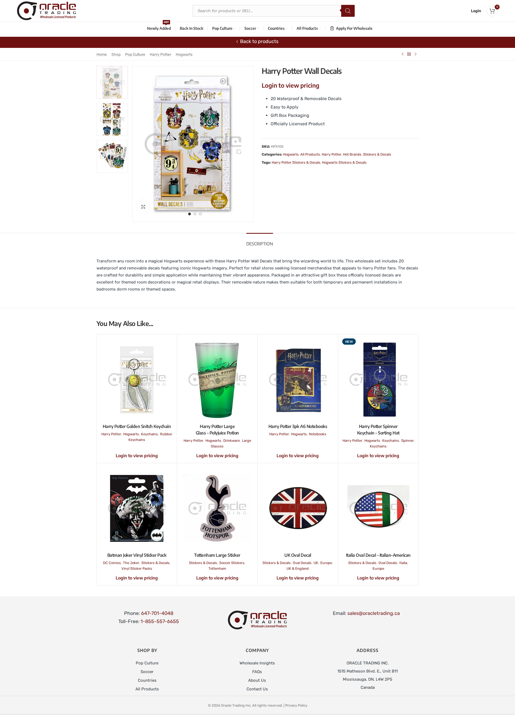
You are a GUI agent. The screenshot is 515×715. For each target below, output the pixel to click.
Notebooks (317, 434)
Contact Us (257, 689)
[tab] (259, 241)
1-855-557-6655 (160, 621)
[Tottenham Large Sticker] (217, 508)
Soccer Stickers (231, 563)
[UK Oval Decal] (298, 508)
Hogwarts (184, 54)
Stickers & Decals (377, 154)
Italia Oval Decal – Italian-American (378, 555)
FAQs (257, 671)
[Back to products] (409, 54)
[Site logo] (46, 11)
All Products (310, 154)
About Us (257, 680)
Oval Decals (302, 563)
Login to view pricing (290, 85)
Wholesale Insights (257, 663)
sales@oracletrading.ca (373, 613)
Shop (116, 54)
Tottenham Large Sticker (217, 555)
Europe (326, 563)
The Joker (131, 563)
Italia (403, 563)
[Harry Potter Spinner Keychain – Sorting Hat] (378, 379)
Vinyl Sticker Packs (136, 568)
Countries (147, 680)
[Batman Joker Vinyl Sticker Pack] (137, 508)
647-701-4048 (157, 613)
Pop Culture (135, 54)
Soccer (147, 671)
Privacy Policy (296, 705)
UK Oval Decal (297, 555)
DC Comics (112, 563)
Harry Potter (160, 54)
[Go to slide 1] (189, 214)
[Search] (348, 11)
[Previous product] (402, 54)
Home (102, 54)
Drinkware (231, 441)
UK (316, 563)
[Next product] (415, 54)
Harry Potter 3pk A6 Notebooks (297, 426)
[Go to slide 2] (195, 214)
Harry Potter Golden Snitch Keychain (137, 426)
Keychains (149, 434)
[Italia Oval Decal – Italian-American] (378, 508)
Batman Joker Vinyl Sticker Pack (137, 555)
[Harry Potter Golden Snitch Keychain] (137, 379)
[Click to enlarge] (143, 206)
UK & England (298, 568)
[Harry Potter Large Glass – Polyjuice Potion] (217, 379)
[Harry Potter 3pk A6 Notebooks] (298, 379)
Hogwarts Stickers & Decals (344, 162)
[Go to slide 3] (200, 214)
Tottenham (217, 568)
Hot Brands (352, 154)
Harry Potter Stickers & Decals (296, 162)
